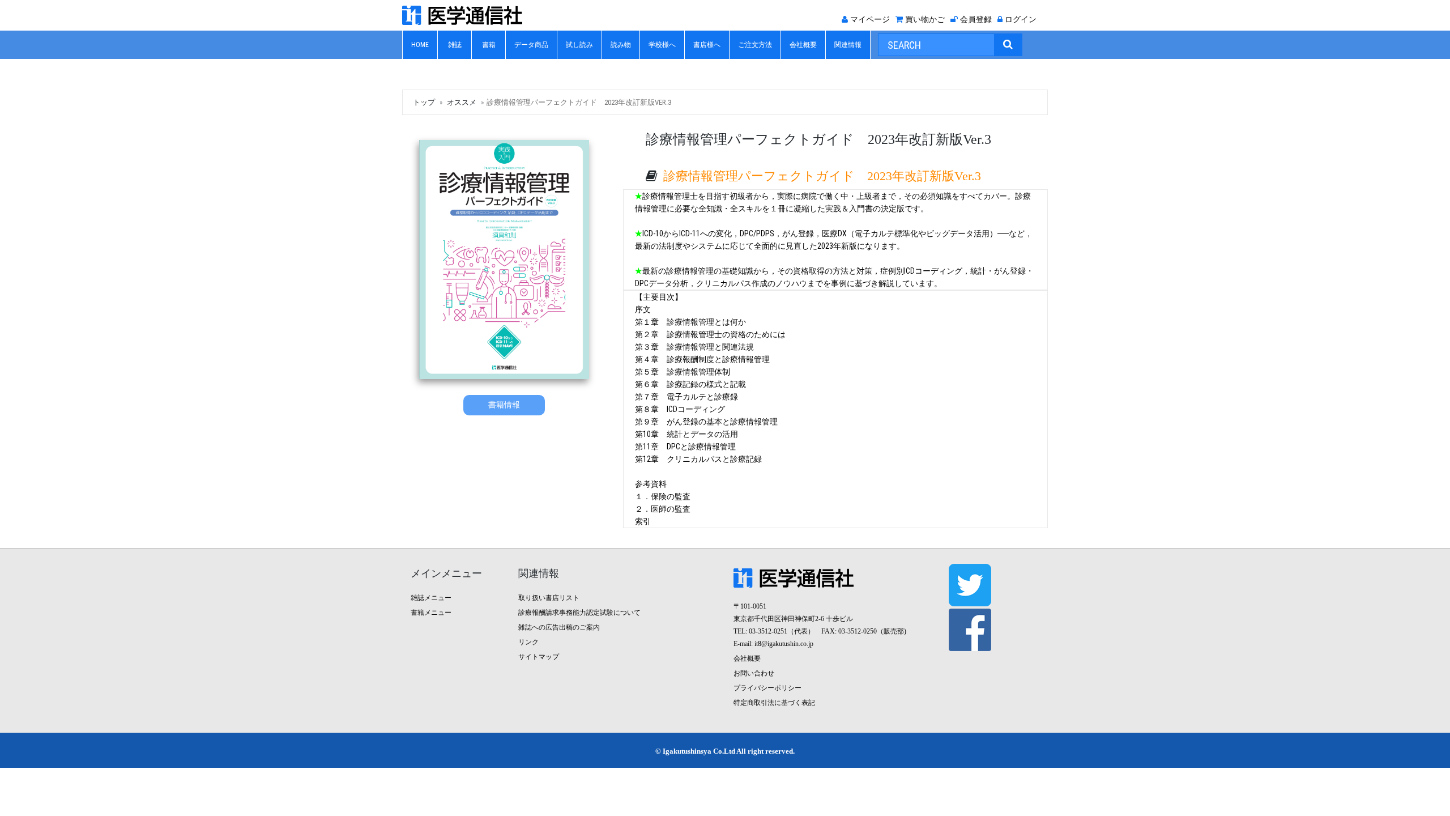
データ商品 (531, 45)
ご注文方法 (755, 45)
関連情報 (848, 45)
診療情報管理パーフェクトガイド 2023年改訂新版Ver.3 (822, 176)
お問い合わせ (753, 673)
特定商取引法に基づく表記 (774, 703)
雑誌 (455, 45)
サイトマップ (538, 657)
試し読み (579, 45)
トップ (424, 102)
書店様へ (706, 45)
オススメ (461, 102)
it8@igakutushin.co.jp (783, 644)
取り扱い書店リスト (548, 598)
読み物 (621, 45)
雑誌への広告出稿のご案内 (559, 627)
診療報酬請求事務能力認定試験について (579, 613)
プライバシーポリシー (767, 688)
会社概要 (803, 45)
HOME (420, 45)
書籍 (489, 45)
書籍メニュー (431, 613)
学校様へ (662, 45)
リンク (528, 642)
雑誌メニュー (431, 598)
